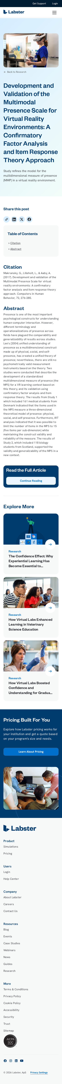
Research (9, 971)
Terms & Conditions (15, 989)
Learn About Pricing (31, 752)
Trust (6, 1024)
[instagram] (10, 1060)
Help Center (11, 879)
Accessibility (11, 1010)
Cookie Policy (11, 1003)
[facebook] (5, 1060)
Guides (7, 964)
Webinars (9, 950)
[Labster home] (14, 12)
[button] (54, 12)
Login (55, 3)
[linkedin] (16, 1060)
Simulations (10, 846)
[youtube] (21, 1060)
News (7, 957)
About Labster (12, 897)
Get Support (39, 3)
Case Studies (11, 943)
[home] (31, 828)
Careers (8, 904)
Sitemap (8, 1030)
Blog (6, 929)
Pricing (7, 853)
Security (8, 1017)
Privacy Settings (39, 1072)
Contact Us (10, 911)
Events (7, 936)
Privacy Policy (12, 996)
